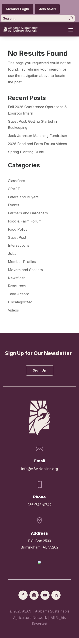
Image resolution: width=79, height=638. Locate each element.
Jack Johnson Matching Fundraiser (37, 135)
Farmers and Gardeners (28, 213)
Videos (13, 310)
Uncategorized (20, 302)
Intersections (18, 245)
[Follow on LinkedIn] (56, 595)
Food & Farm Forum (24, 221)
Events (13, 205)
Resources (17, 286)
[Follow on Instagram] (34, 595)
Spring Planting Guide (26, 152)
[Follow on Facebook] (23, 595)
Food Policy (17, 229)
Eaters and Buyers (23, 197)
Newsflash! (17, 278)
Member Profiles (22, 261)
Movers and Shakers (25, 270)
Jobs (12, 253)
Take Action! (18, 294)
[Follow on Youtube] (45, 595)
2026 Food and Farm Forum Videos (37, 144)
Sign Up (39, 370)
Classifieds (16, 181)
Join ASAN (47, 9)
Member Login (17, 9)
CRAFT (14, 189)
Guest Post (17, 237)
